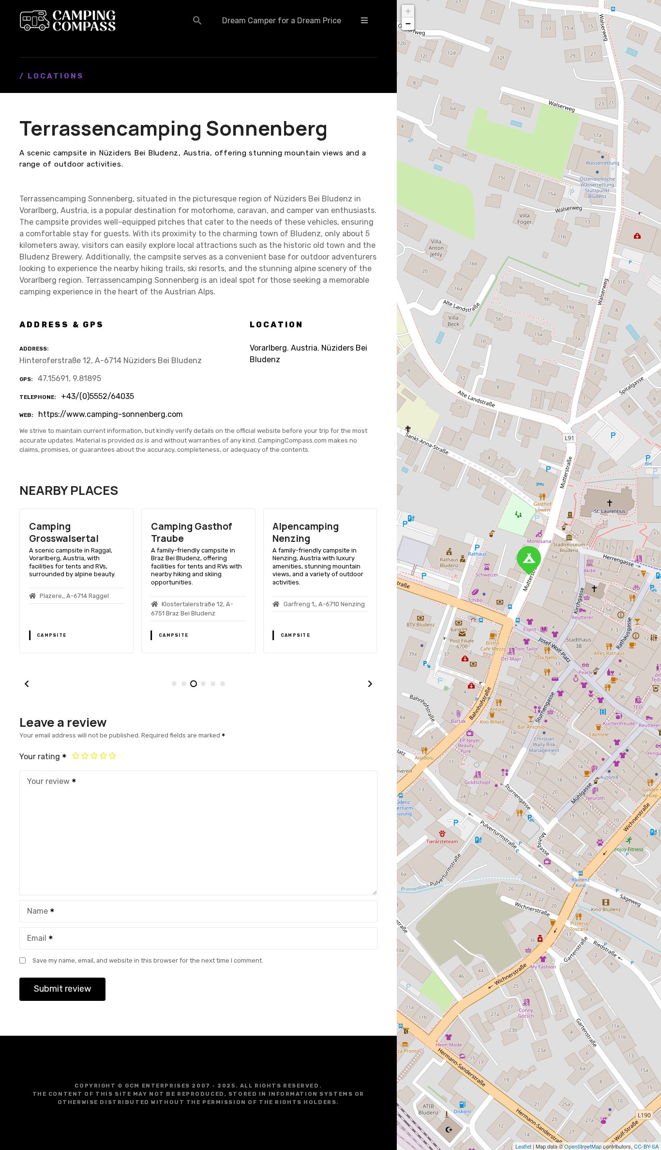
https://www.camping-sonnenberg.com (110, 414)
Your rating (40, 756)
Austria (304, 348)
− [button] (408, 23)
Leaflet (523, 1146)
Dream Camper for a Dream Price (281, 20)
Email (34, 939)
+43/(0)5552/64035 (97, 396)
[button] (197, 20)
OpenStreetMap (582, 1146)
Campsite (51, 635)
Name (35, 912)
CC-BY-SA (646, 1146)
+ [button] (408, 11)
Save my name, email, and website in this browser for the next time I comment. (147, 960)
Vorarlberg (268, 348)
